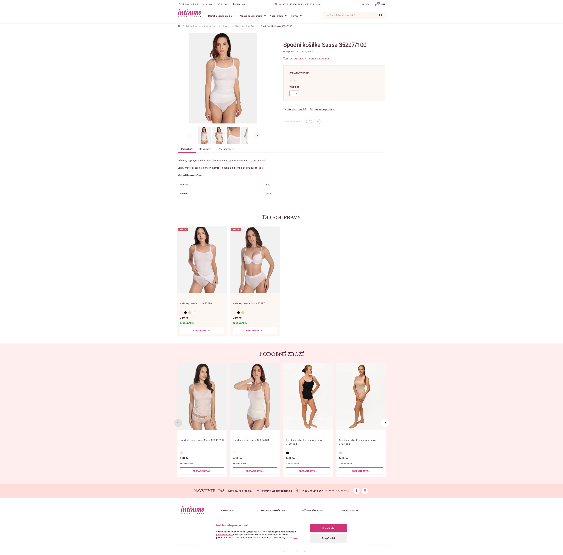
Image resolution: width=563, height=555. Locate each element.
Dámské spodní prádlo (220, 16)
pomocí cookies (224, 534)
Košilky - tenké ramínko (244, 26)
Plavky (294, 16)
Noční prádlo (276, 16)
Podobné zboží (226, 149)
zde (295, 537)
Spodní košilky (220, 26)
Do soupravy (205, 149)
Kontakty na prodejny (240, 490)
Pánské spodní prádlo (250, 16)
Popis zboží (186, 149)
